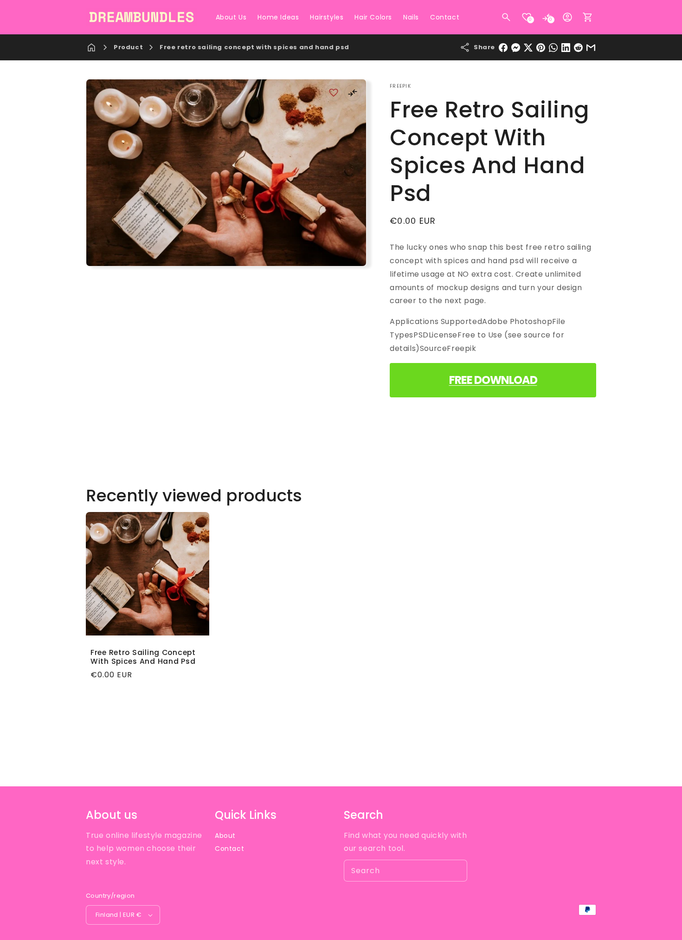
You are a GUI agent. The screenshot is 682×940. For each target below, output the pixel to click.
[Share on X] (528, 47)
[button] (506, 17)
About (225, 835)
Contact (229, 848)
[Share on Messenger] (515, 47)
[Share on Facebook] (503, 47)
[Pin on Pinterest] (540, 47)
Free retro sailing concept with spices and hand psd (254, 47)
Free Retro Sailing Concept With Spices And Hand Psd (143, 657)
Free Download (493, 380)
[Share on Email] (590, 47)
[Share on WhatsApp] (553, 47)
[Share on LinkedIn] (565, 47)
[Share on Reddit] (578, 47)
